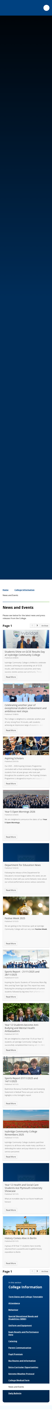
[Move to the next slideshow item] (33, 518)
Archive (44, 625)
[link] (32, 626)
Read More (11, 677)
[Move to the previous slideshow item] (26, 518)
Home (5, 590)
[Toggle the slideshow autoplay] (41, 518)
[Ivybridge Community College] (8, 8)
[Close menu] (46, 8)
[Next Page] (37, 626)
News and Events (10, 595)
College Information (24, 590)
